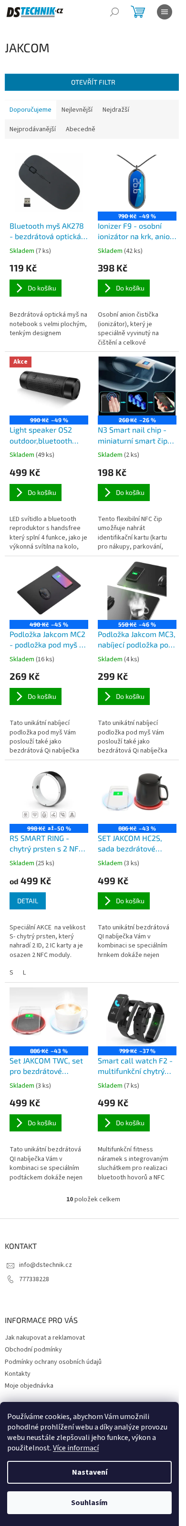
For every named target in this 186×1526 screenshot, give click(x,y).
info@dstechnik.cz (45, 1265)
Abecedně (80, 129)
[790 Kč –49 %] (137, 182)
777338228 (34, 1279)
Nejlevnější (77, 110)
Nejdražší (116, 110)
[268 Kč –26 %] (137, 386)
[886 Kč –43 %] (137, 794)
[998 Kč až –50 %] (49, 794)
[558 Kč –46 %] (137, 590)
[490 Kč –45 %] (49, 590)
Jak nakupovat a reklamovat (45, 1337)
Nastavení (89, 1472)
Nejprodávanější (33, 129)
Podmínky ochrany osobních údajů (53, 1362)
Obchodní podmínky (33, 1349)
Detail (27, 901)
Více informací (76, 1448)
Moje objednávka (29, 1386)
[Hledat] (114, 11)
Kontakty (18, 1374)
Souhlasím (89, 1502)
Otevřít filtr (93, 82)
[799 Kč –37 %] (137, 1016)
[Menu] (164, 11)
